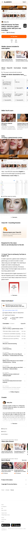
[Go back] (2, 2)
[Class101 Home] (8, 2)
